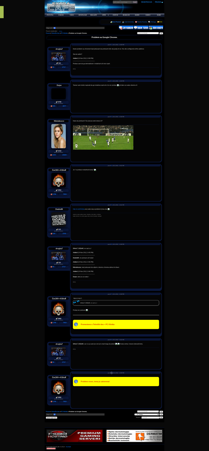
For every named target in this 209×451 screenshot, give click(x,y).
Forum (48, 33)
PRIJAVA (158, 2)
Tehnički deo (56, 33)
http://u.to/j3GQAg (78, 209)
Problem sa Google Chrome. (78, 33)
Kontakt (68, 447)
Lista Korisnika (129, 22)
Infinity (60, 31)
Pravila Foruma (142, 22)
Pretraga (153, 22)
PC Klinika (64, 33)
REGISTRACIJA (146, 2)
